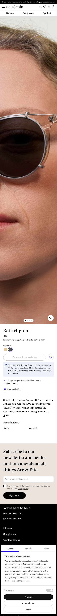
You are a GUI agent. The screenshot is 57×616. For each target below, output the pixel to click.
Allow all (29, 597)
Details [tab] (28, 548)
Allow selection (29, 603)
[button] (45, 7)
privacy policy (23, 489)
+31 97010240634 (14, 518)
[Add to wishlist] (51, 357)
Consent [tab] (10, 548)
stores (7, 2)
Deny (28, 609)
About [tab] (47, 548)
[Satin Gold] (5, 349)
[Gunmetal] (10, 349)
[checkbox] (4, 486)
